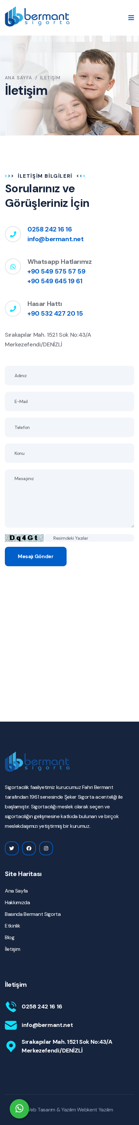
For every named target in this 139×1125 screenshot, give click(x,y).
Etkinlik (12, 925)
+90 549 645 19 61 (54, 281)
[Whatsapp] (19, 1109)
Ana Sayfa (18, 78)
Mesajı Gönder (36, 556)
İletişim (12, 949)
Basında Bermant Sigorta (33, 914)
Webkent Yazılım (95, 1109)
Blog (10, 937)
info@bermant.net (55, 239)
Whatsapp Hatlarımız (59, 261)
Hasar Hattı (44, 303)
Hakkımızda (17, 902)
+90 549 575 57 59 (56, 271)
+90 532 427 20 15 (55, 313)
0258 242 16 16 (49, 229)
